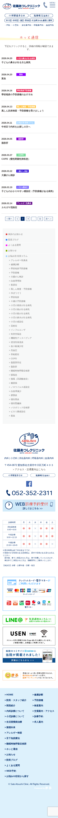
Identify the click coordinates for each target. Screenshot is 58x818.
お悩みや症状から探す (17, 776)
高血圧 (14, 350)
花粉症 (14, 326)
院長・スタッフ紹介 (16, 700)
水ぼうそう (16, 293)
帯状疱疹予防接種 (19, 268)
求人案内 (38, 722)
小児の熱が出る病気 (20, 309)
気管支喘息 (16, 334)
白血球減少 (16, 391)
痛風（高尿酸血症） (20, 379)
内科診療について (15, 711)
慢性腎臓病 (16, 403)
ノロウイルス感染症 (20, 387)
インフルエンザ (18, 330)
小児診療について (15, 716)
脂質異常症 (16, 362)
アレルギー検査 (14, 733)
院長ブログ (13, 240)
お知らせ (12, 250)
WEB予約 (11, 771)
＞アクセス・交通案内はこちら (29, 469)
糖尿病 (14, 383)
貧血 (13, 416)
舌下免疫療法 (13, 738)
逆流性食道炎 (17, 342)
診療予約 (38, 716)
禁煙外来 (10, 727)
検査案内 (38, 705)
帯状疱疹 (15, 297)
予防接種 (15, 273)
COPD (14, 358)
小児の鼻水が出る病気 (21, 317)
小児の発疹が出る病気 (21, 305)
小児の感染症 (17, 322)
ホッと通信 (12, 749)
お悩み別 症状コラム (18, 256)
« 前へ (9, 219)
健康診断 (15, 264)
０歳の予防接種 (18, 301)
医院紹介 (10, 705)
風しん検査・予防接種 (21, 289)
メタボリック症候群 (20, 407)
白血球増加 (16, 281)
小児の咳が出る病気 (20, 313)
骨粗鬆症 (15, 354)
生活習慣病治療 (14, 722)
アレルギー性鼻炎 (19, 260)
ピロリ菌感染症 (18, 411)
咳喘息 (14, 375)
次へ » (48, 219)
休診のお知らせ (15, 234)
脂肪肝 (14, 367)
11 (40, 219)
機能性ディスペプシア (21, 338)
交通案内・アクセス (44, 711)
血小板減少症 (17, 346)
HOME (9, 695)
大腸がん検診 (17, 277)
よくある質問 (14, 245)
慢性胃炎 (15, 399)
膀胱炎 (14, 395)
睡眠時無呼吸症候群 (20, 371)
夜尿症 (14, 285)
